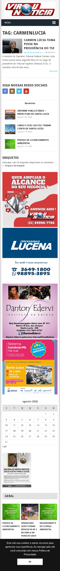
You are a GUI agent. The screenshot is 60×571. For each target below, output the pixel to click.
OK (29, 562)
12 (22, 425)
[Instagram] (12, 91)
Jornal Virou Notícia (32, 52)
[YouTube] (26, 91)
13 (30, 425)
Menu (7, 22)
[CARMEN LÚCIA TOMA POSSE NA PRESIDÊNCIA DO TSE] (12, 46)
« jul (4, 446)
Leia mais (53, 71)
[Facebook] (5, 91)
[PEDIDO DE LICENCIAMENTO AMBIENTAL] (11, 512)
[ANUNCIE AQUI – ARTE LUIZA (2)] (30, 226)
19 (22, 431)
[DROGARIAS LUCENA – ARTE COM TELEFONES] (30, 282)
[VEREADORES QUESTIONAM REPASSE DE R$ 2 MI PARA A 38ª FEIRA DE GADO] (30, 512)
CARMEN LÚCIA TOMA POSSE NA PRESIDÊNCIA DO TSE (39, 44)
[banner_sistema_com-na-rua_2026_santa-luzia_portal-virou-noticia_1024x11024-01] (30, 393)
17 (6, 431)
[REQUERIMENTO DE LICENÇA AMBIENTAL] (48, 512)
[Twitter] (19, 91)
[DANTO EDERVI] (30, 337)
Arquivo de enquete (14, 165)
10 (6, 425)
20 (30, 431)
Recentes (30, 103)
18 (14, 431)
